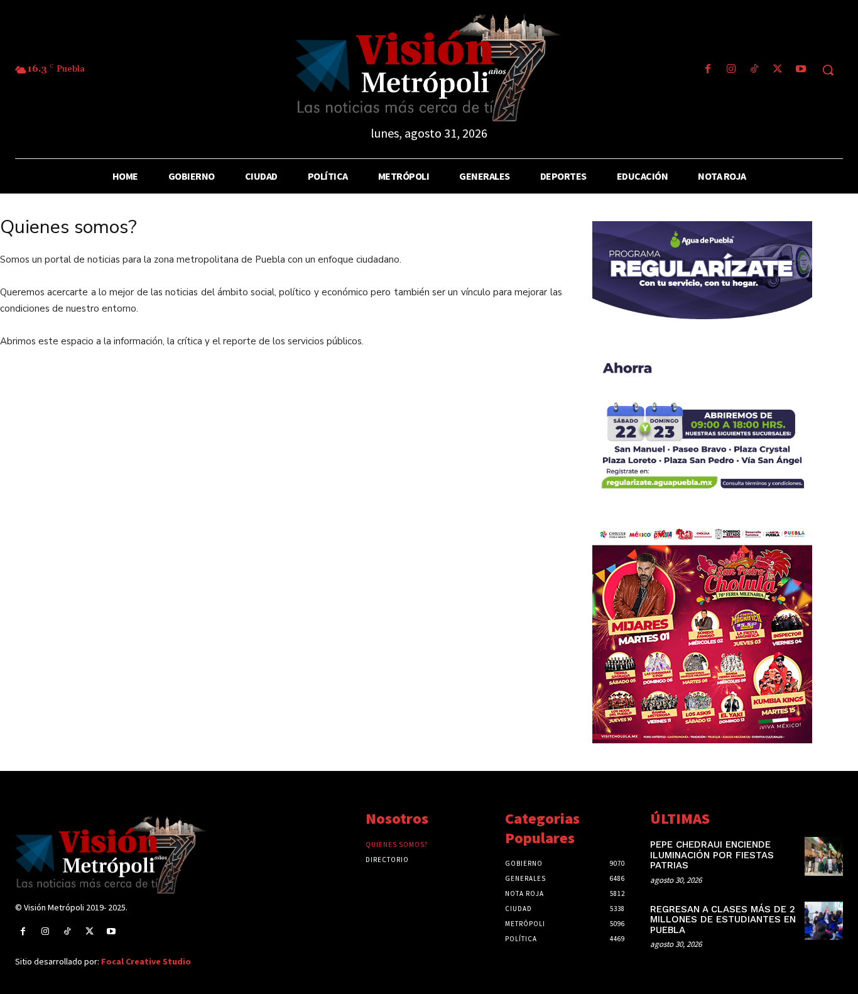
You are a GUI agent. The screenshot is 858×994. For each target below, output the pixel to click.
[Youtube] (801, 70)
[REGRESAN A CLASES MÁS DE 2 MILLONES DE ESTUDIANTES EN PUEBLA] (824, 921)
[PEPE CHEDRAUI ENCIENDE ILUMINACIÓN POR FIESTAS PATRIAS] (824, 856)
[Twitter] (777, 70)
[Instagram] (730, 70)
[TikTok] (754, 70)
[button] (828, 70)
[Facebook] (707, 70)
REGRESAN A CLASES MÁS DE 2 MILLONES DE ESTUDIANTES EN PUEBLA (723, 920)
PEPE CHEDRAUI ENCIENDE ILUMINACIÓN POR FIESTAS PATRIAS (712, 855)
